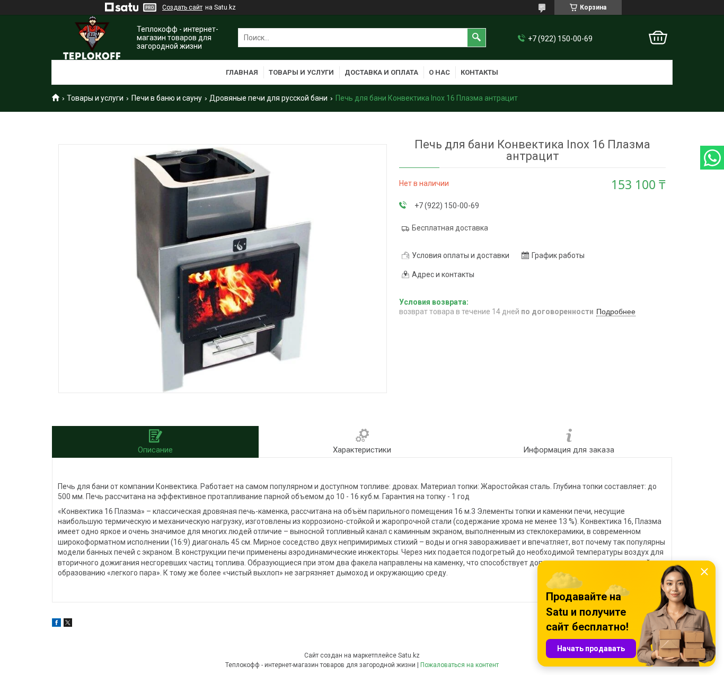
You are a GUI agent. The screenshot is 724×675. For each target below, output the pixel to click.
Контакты (479, 72)
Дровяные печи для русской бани (268, 98)
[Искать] (476, 38)
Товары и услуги (301, 72)
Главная (242, 72)
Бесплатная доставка (450, 228)
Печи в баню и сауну (166, 98)
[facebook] (56, 624)
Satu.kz (409, 655)
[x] (68, 624)
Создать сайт (182, 7)
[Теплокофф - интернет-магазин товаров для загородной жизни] (91, 37)
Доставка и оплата (381, 72)
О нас (439, 72)
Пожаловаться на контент (459, 665)
